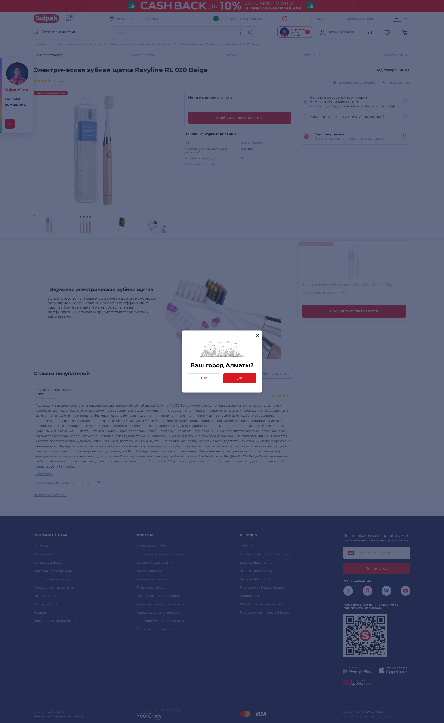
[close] (257, 335)
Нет (204, 378)
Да (239, 378)
